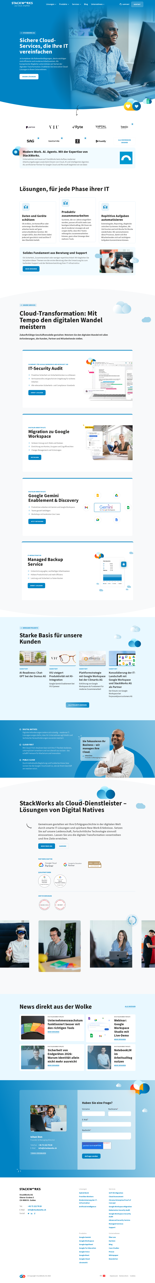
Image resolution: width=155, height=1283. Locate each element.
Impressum (114, 1276)
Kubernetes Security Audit (119, 1210)
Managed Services (116, 1224)
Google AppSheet (86, 1244)
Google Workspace (86, 1241)
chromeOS (83, 1262)
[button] (102, 1275)
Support (112, 1227)
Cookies (132, 1276)
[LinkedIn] (31, 1213)
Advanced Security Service (119, 1220)
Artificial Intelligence (87, 1206)
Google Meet (84, 1255)
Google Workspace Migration (120, 1206)
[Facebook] (35, 1213)
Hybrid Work (84, 1193)
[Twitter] (28, 1213)
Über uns (112, 1237)
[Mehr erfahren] (77, 261)
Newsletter (113, 1259)
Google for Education (87, 1248)
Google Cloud (84, 1259)
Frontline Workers (86, 1196)
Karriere (112, 1241)
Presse (111, 1252)
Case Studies (114, 1248)
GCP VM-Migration (116, 1193)
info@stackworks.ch (47, 1148)
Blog (110, 1244)
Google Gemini (85, 1237)
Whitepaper (113, 1255)
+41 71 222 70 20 (45, 1145)
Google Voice (84, 1252)
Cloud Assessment (116, 1196)
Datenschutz (123, 1276)
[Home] (22, 4)
